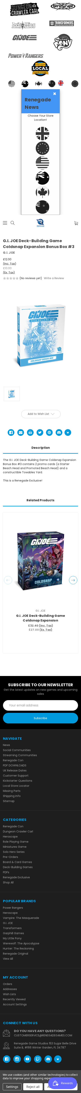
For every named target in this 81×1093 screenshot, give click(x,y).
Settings (12, 1087)
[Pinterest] (49, 432)
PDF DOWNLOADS (14, 765)
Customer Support (16, 776)
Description (40, 448)
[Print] (30, 432)
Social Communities (17, 750)
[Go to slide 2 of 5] (73, 580)
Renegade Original (15, 954)
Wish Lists (9, 994)
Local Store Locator (16, 786)
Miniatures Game (15, 847)
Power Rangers (13, 908)
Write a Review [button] (54, 278)
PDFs (6, 872)
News (6, 745)
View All (8, 959)
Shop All (8, 882)
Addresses (10, 989)
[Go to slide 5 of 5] (8, 580)
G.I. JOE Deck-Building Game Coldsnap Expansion (40, 618)
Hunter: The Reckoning (18, 948)
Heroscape (10, 837)
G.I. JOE (8, 923)
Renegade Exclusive (16, 877)
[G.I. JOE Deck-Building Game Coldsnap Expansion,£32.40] (40, 561)
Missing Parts (11, 791)
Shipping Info (12, 796)
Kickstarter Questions (17, 781)
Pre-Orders (10, 857)
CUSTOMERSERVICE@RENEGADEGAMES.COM (43, 1035)
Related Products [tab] (40, 500)
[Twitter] (40, 432)
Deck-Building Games (18, 867)
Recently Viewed (14, 999)
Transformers (12, 928)
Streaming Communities (20, 755)
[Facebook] (11, 432)
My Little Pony (12, 938)
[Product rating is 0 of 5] (11, 278)
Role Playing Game (16, 842)
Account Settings (15, 1004)
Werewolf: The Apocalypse (21, 943)
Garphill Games (13, 933)
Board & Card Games (17, 862)
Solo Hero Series (14, 852)
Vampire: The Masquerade (21, 918)
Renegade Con (13, 760)
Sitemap (9, 801)
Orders (7, 984)
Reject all (33, 1087)
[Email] (20, 432)
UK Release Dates (15, 770)
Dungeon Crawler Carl (18, 831)
